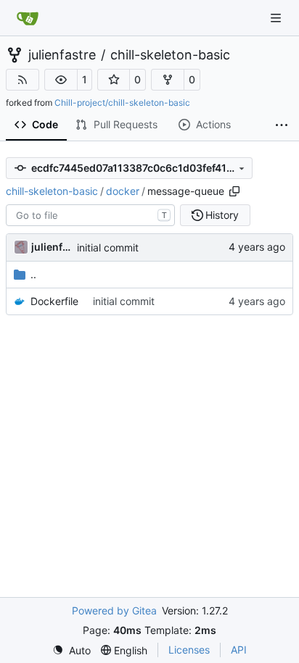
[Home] (27, 18)
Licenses (189, 649)
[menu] (71, 650)
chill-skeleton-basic (170, 55)
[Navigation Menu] (277, 18)
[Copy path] (234, 191)
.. (33, 274)
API (239, 649)
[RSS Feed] (22, 80)
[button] (61, 80)
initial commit (108, 247)
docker (122, 191)
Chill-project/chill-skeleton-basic (122, 102)
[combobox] (90, 215)
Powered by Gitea (114, 610)
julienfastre (62, 55)
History (222, 215)
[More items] (281, 125)
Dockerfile (54, 301)
